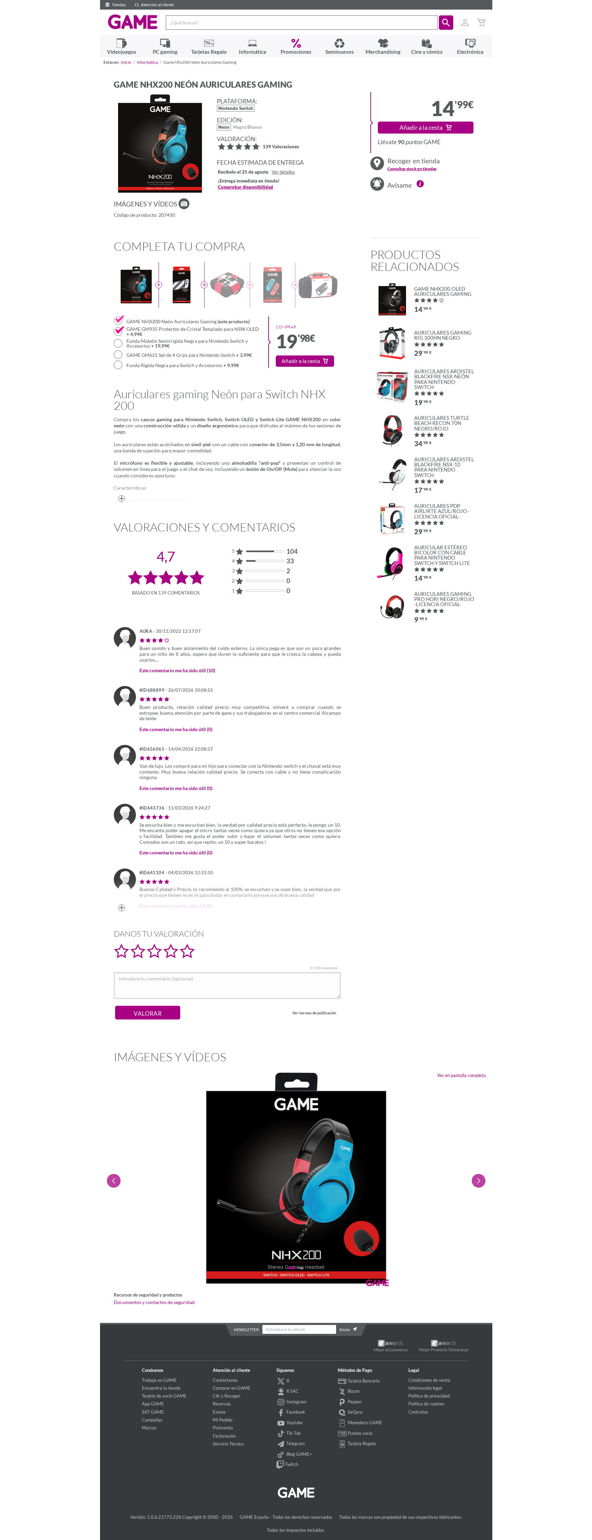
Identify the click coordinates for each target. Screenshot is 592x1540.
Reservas (222, 1403)
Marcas (149, 1427)
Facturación (224, 1436)
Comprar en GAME (231, 1388)
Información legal (425, 1388)
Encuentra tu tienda (161, 1388)
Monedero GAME (364, 1422)
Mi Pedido (222, 1420)
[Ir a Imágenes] (183, 203)
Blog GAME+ (298, 1454)
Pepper (354, 1401)
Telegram (295, 1443)
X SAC (292, 1391)
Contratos (418, 1412)
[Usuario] (465, 22)
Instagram (296, 1401)
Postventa (223, 1427)
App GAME (153, 1403)
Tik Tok (293, 1433)
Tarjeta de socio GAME (164, 1396)
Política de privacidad (429, 1396)
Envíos (219, 1412)
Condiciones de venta (429, 1380)
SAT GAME (153, 1412)
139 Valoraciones (281, 147)
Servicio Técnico (228, 1444)
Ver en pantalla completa (461, 1075)
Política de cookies (426, 1403)
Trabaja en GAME (159, 1380)
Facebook (295, 1412)
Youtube (294, 1422)
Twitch (291, 1464)
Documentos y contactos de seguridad (154, 1302)
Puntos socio (359, 1433)
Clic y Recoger (227, 1396)
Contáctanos (225, 1380)
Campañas (152, 1420)
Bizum (353, 1391)
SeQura (354, 1412)
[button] (446, 22)
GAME (133, 22)
